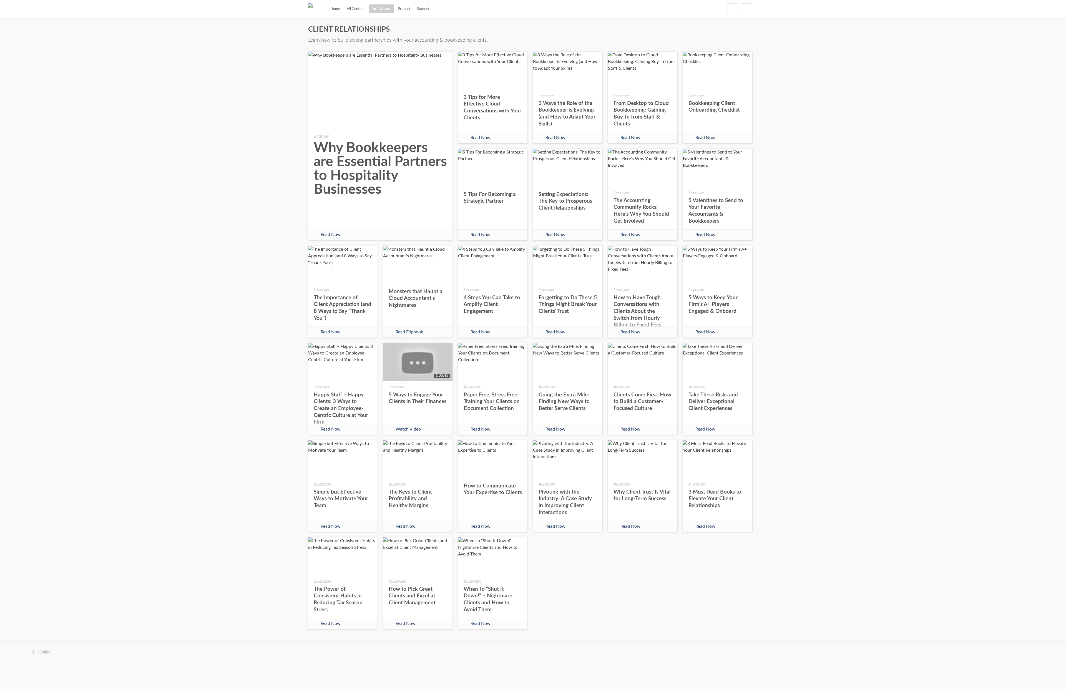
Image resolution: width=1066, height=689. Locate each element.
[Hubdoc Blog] (310, 9)
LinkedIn (420, 219)
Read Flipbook (409, 332)
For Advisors (381, 9)
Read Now (331, 234)
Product (404, 9)
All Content (356, 9)
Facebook (340, 219)
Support (423, 9)
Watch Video (408, 429)
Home (335, 9)
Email (394, 219)
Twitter (367, 219)
